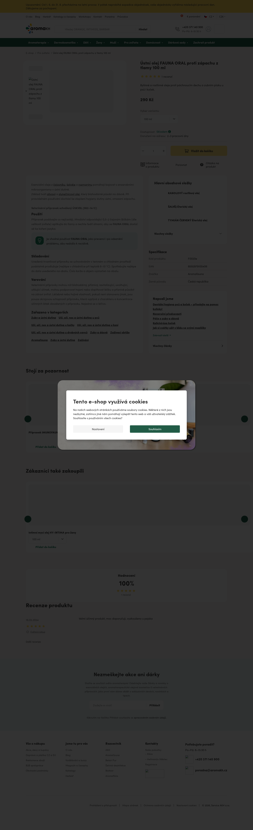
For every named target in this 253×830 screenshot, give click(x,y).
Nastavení (98, 429)
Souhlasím (155, 429)
